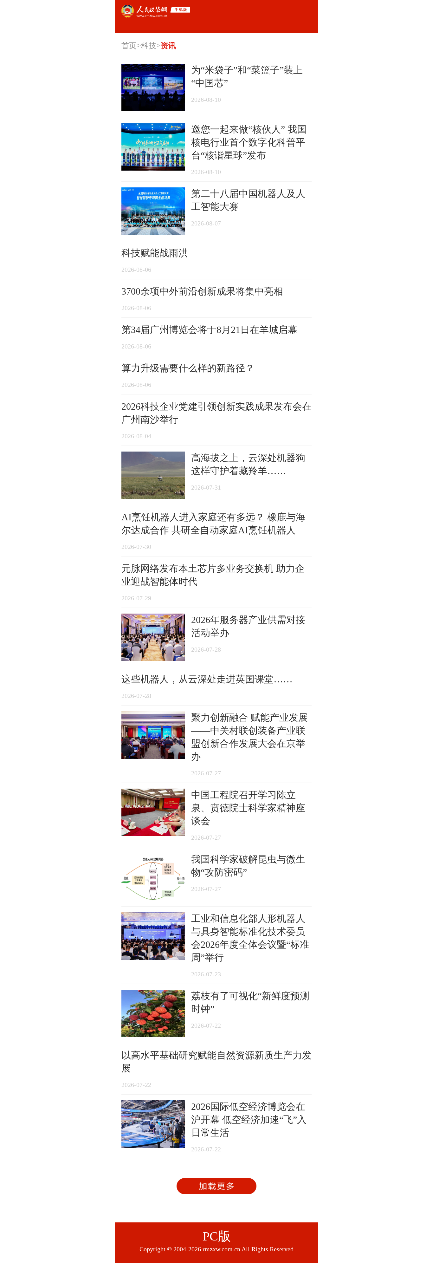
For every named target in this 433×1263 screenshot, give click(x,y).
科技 (148, 46)
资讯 (168, 46)
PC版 (217, 1236)
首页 (129, 46)
